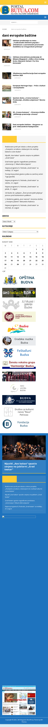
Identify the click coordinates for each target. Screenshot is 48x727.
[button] (44, 2)
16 (43, 257)
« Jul (3, 271)
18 (12, 260)
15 (36, 257)
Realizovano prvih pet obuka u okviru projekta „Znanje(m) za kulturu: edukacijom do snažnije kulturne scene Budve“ (22, 149)
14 (30, 257)
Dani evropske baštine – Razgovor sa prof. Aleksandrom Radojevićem (28, 125)
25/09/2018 (17, 104)
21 (30, 260)
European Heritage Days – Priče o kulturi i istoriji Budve (29, 87)
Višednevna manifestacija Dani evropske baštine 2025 (29, 74)
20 (24, 260)
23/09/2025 (17, 78)
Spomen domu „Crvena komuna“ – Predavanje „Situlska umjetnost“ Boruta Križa (29, 100)
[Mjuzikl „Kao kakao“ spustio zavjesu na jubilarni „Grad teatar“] (24, 447)
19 (18, 260)
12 (18, 257)
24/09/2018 (17, 129)
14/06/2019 (17, 90)
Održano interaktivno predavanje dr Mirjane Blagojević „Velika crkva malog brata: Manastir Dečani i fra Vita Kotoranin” (28, 60)
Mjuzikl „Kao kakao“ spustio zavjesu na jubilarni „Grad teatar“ (20, 466)
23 (43, 260)
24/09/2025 (7, 65)
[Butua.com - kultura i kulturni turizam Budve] (19, 14)
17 (5, 260)
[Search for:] (24, 22)
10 (5, 257)
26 (18, 264)
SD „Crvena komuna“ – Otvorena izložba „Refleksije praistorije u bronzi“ (29, 113)
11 (12, 257)
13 (24, 257)
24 (5, 264)
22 (36, 260)
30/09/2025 (7, 49)
